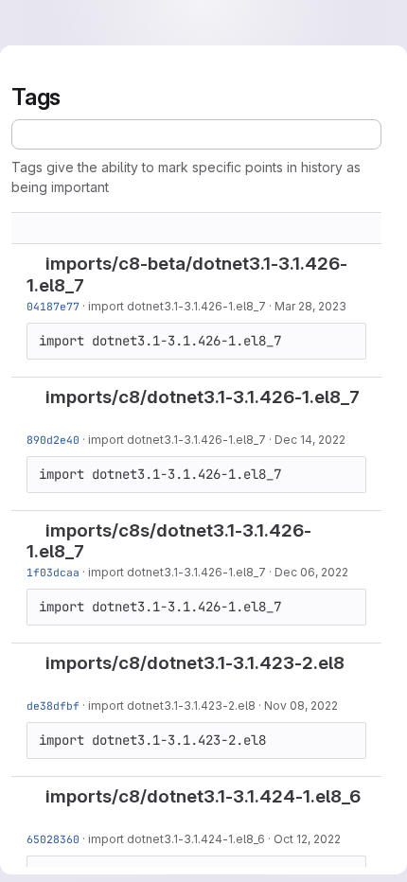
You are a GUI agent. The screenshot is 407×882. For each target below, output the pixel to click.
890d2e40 (53, 439)
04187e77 (53, 306)
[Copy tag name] (99, 286)
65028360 (53, 839)
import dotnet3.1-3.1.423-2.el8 (172, 705)
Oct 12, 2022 (307, 839)
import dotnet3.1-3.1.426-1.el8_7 (177, 306)
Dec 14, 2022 (309, 439)
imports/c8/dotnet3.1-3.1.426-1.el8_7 (202, 397)
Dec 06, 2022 (311, 572)
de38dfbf (53, 705)
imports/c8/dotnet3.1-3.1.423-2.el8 (195, 663)
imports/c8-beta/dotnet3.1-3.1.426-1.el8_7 (187, 274)
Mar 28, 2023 (310, 306)
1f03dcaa (53, 572)
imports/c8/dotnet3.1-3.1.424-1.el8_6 (203, 796)
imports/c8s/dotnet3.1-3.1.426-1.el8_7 (169, 541)
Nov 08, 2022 (301, 705)
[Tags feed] (196, 134)
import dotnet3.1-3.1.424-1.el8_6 (176, 839)
